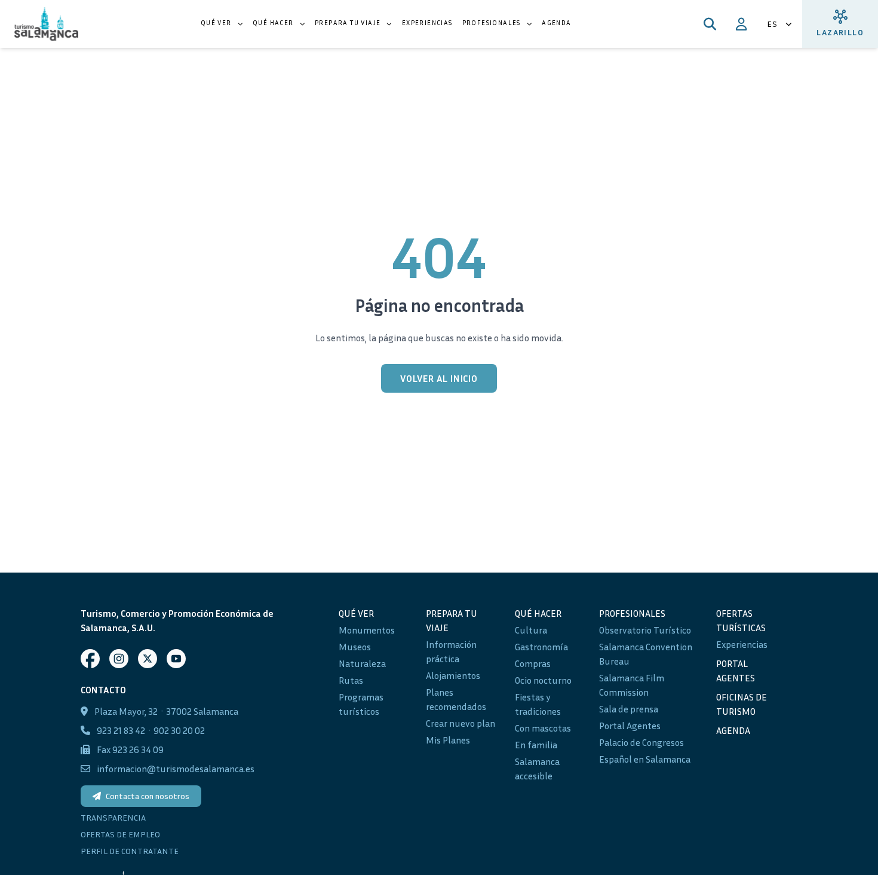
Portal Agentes (630, 726)
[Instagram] (118, 658)
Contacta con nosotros (147, 796)
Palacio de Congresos (641, 742)
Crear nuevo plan (460, 723)
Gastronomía (541, 647)
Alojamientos (453, 675)
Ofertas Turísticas (741, 620)
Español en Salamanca (644, 759)
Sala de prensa (628, 709)
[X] (147, 658)
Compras (533, 663)
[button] (222, 24)
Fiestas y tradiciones (538, 704)
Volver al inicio (439, 378)
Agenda (733, 730)
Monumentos (367, 630)
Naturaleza (362, 663)
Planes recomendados (456, 699)
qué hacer (538, 613)
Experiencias (742, 644)
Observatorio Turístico (645, 630)
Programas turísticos (361, 704)
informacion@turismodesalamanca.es (175, 769)
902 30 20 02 (179, 730)
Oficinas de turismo (741, 704)
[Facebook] (90, 658)
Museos (355, 647)
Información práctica (451, 651)
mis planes (448, 740)
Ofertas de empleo (120, 834)
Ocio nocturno (543, 680)
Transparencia (113, 817)
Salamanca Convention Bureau (645, 654)
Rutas (351, 680)
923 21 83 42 (121, 730)
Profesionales (632, 613)
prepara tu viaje (451, 620)
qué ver (356, 613)
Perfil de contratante (130, 851)
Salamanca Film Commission (631, 685)
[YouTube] (176, 658)
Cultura (531, 630)
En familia (536, 745)
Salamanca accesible (537, 768)
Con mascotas (543, 728)
